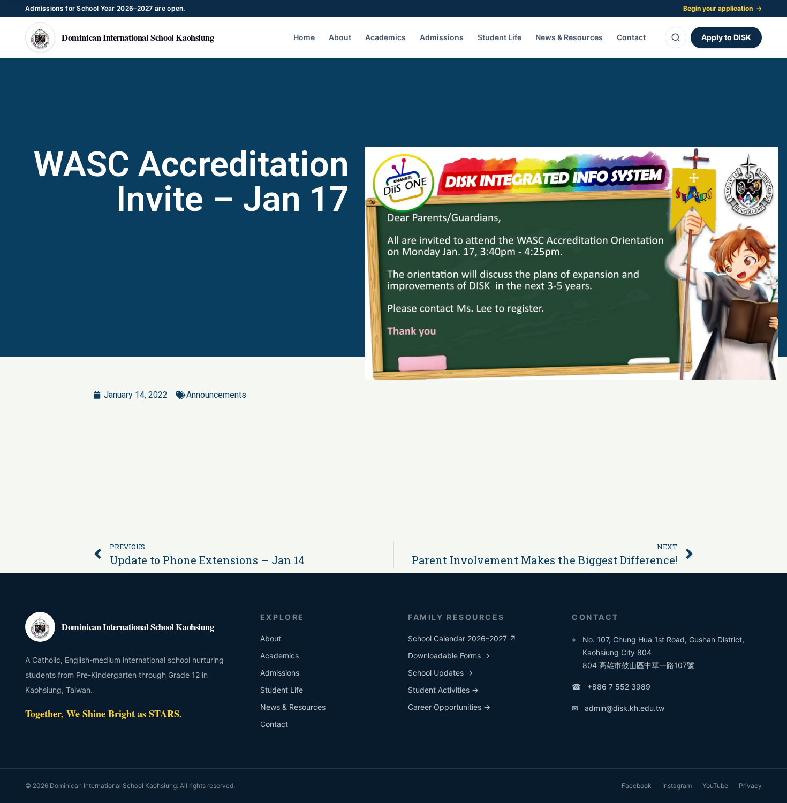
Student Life (499, 37)
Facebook (637, 786)
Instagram (677, 786)
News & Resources (569, 37)
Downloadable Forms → (449, 655)
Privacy (750, 786)
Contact (631, 37)
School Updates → (440, 672)
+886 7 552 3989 (611, 686)
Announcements (216, 395)
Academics (385, 37)
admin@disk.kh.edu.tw (618, 708)
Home (304, 37)
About (340, 37)
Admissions (442, 37)
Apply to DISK (726, 37)
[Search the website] (675, 37)
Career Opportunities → (449, 706)
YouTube (715, 786)
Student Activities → (443, 689)
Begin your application (722, 8)
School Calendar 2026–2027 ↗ (462, 638)
